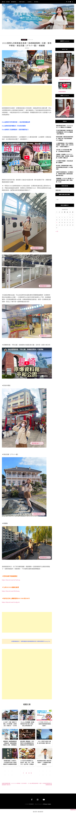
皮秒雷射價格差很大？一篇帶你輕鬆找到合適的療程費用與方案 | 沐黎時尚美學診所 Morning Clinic (30, 641)
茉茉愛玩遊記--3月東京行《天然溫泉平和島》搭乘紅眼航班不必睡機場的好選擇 (10, 762)
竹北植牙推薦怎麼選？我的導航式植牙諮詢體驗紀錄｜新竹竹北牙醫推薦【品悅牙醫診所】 (64, 132)
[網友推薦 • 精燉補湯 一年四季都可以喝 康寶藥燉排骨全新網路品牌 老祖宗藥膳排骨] (27, 739)
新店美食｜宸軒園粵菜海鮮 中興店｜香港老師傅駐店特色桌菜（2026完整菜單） (64, 167)
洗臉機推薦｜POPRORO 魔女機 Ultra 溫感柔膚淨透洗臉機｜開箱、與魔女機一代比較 (65, 180)
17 (56, 222)
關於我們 (35, 811)
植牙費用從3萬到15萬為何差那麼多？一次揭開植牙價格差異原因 (44, 762)
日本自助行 (24, 39)
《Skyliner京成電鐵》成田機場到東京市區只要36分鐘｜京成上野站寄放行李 (27, 724)
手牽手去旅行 (22, 1)
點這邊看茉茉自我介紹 (65, 79)
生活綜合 (30, 1)
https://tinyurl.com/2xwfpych (11, 602)
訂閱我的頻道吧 (62, 91)
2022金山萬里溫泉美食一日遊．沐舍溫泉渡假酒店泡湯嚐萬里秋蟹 (40, 784)
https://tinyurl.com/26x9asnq (10, 591)
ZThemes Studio (47, 804)
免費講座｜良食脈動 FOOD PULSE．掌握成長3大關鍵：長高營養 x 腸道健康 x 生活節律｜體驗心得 (64, 156)
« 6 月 (56, 231)
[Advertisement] (27, 95)
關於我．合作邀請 (6, 1)
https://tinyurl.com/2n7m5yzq (11, 580)
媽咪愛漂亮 (13, 1)
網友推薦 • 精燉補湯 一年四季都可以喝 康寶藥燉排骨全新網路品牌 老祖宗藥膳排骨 (27, 743)
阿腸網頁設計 (73, 809)
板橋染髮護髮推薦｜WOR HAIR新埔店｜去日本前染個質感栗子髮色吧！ (14, 784)
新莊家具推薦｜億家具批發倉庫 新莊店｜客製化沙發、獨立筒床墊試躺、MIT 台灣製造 (64, 138)
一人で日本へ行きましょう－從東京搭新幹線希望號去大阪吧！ (44, 724)
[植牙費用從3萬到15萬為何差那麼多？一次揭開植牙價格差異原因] (44, 758)
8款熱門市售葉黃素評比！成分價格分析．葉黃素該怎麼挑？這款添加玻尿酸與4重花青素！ (64, 174)
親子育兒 (36, 1)
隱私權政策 (40, 811)
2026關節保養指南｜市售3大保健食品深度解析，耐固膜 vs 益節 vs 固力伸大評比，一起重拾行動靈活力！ (65, 145)
